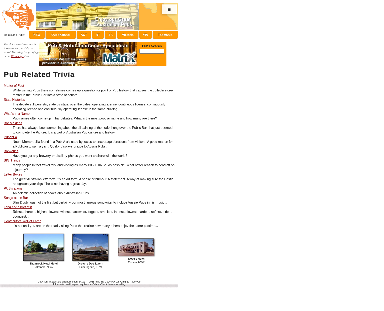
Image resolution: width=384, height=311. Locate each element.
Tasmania (165, 34)
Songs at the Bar (16, 196)
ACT (92, 34)
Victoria (130, 34)
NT (104, 34)
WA (147, 34)
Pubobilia (10, 135)
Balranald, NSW (44, 263)
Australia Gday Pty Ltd (107, 279)
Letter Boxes (13, 172)
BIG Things (12, 158)
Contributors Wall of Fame (22, 219)
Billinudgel (17, 54)
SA (114, 34)
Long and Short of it (18, 205)
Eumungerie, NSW (90, 263)
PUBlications (13, 186)
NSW (47, 34)
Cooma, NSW (136, 258)
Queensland (69, 34)
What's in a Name (17, 111)
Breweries (11, 149)
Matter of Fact (14, 83)
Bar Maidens (13, 121)
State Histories (14, 97)
